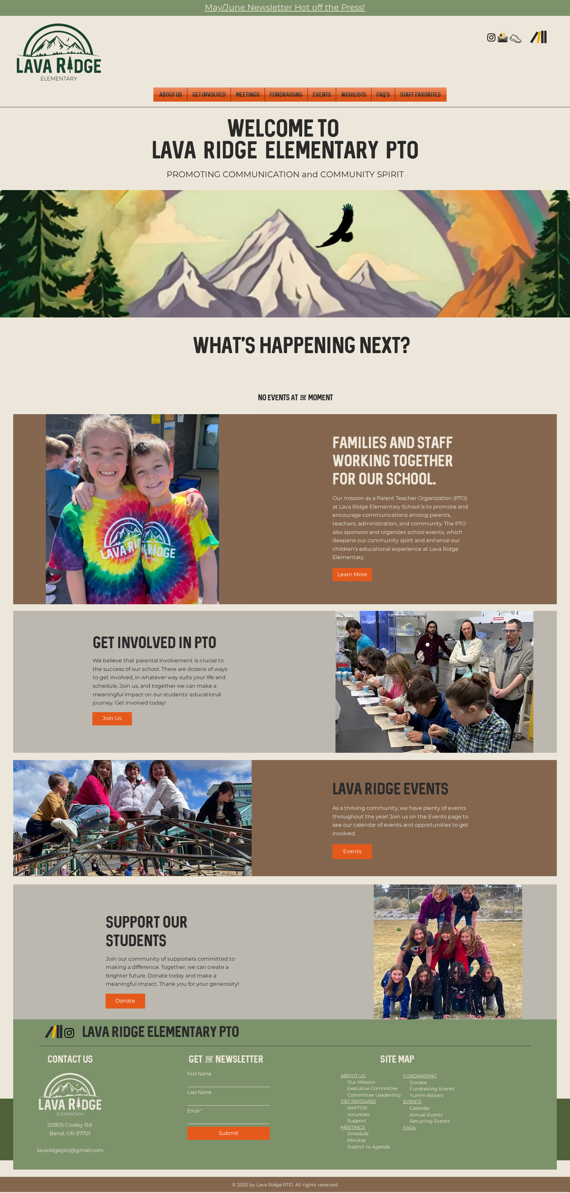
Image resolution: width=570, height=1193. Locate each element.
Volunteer (358, 1114)
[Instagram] (491, 37)
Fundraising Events (432, 1089)
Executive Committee (372, 1088)
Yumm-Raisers (427, 1095)
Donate (418, 1082)
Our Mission (361, 1082)
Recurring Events (430, 1121)
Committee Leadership (373, 1095)
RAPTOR (357, 1108)
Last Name (199, 1092)
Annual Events (426, 1115)
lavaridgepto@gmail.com (70, 1150)
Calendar (420, 1108)
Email (193, 1110)
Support (356, 1121)
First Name (199, 1073)
